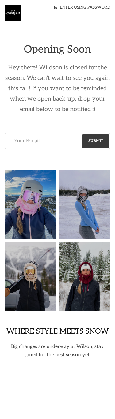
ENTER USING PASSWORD (85, 7)
